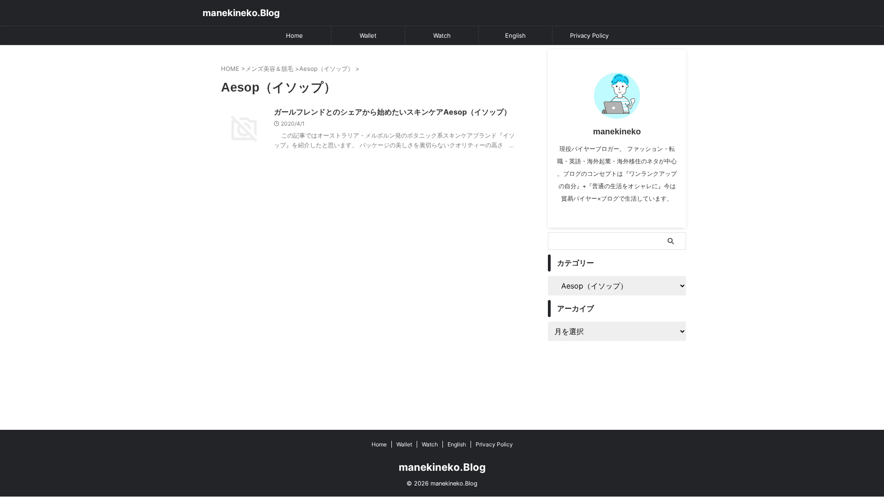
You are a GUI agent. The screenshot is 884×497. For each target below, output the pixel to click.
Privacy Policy (589, 35)
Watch (442, 35)
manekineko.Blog (241, 12)
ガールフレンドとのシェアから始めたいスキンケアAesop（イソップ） (392, 111)
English (515, 35)
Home (294, 35)
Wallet (368, 35)
